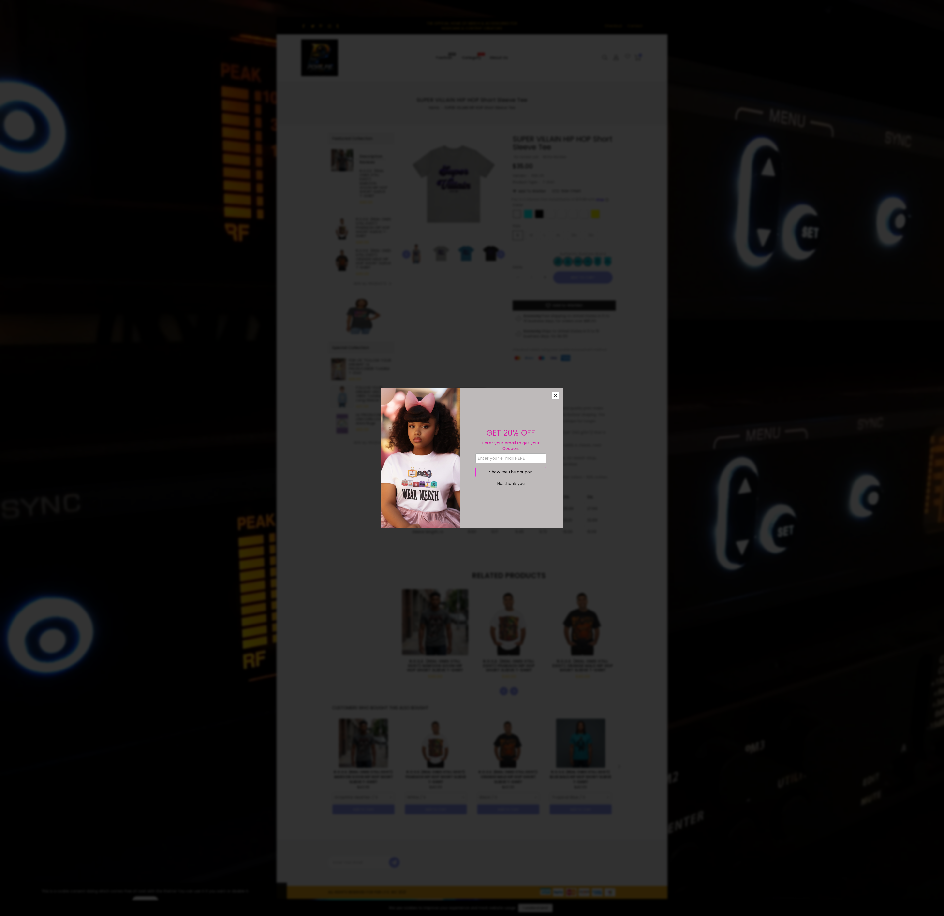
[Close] (555, 395)
